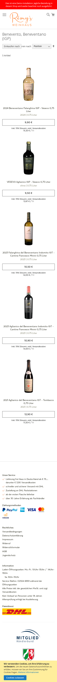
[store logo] (21, 19)
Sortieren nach (23, 46)
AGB (4, 551)
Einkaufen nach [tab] (12, 46)
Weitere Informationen (28, 672)
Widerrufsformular (11, 547)
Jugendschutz (9, 555)
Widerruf (6, 543)
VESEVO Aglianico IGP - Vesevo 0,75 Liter (28, 182)
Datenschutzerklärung (12, 535)
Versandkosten (39, 128)
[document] (29, 671)
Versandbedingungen (12, 531)
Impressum (7, 539)
